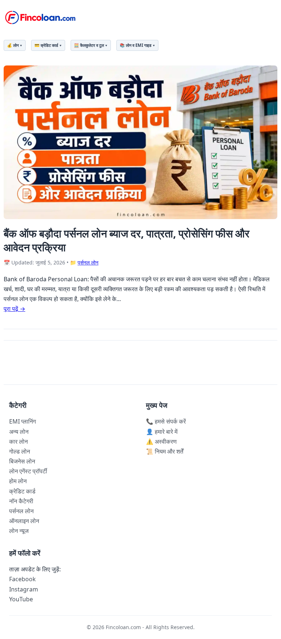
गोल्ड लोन (19, 451)
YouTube (21, 599)
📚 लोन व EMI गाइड (135, 45)
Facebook (22, 579)
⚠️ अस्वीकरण (161, 441)
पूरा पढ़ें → (14, 309)
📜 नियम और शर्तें (164, 451)
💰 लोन (13, 45)
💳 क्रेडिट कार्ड (46, 45)
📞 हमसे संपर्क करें (166, 421)
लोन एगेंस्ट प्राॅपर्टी (28, 471)
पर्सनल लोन (88, 262)
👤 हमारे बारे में (161, 432)
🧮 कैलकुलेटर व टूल (89, 45)
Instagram (23, 589)
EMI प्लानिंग (22, 421)
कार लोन (18, 441)
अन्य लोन (19, 432)
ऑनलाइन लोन (24, 521)
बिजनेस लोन (22, 461)
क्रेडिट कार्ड (22, 491)
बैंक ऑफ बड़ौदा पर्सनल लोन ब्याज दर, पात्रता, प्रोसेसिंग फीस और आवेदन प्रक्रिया (127, 240)
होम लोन (18, 481)
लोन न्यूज (19, 531)
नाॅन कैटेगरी (21, 501)
